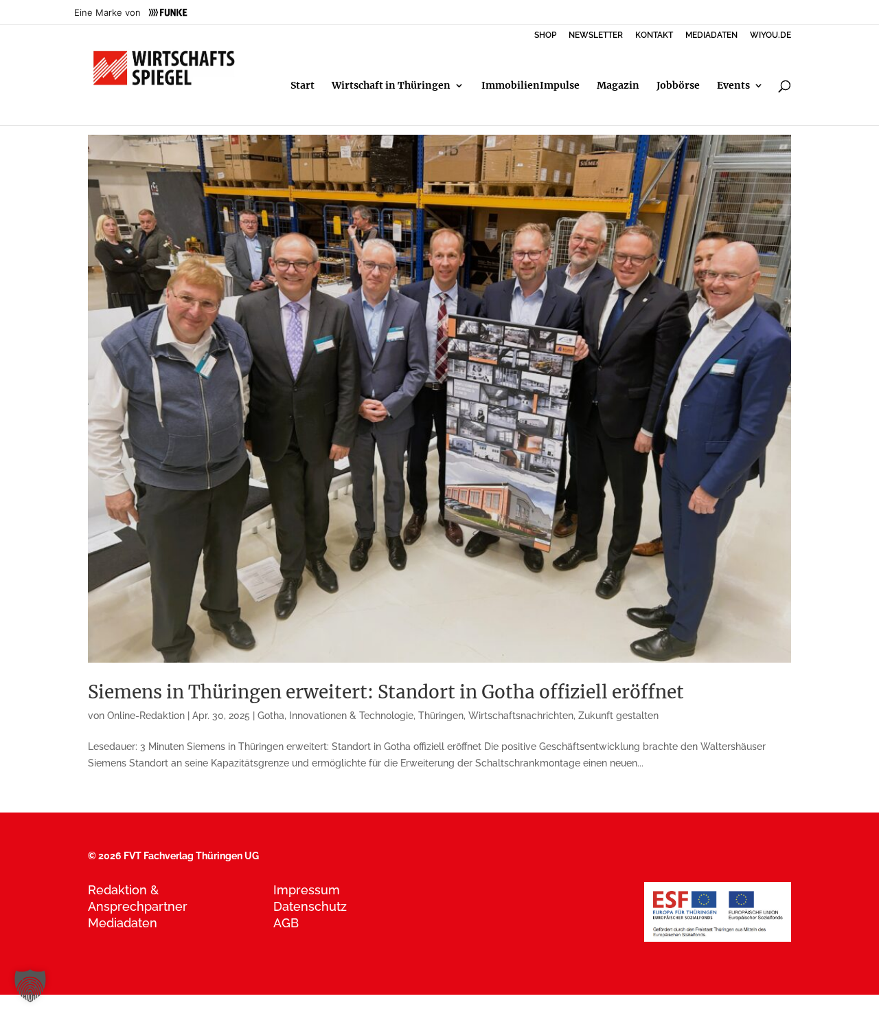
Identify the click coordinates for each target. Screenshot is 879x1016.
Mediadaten (122, 923)
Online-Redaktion (146, 715)
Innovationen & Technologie (351, 715)
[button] (30, 986)
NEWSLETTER (596, 35)
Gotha (271, 715)
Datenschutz (310, 906)
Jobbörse (678, 85)
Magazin (618, 85)
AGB (286, 923)
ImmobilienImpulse (530, 85)
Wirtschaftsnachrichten (520, 715)
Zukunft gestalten (618, 715)
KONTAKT (654, 35)
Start (302, 85)
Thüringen (441, 715)
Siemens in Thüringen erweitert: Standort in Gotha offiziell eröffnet (386, 692)
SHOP (545, 35)
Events (733, 85)
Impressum (306, 890)
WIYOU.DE (770, 35)
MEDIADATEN (711, 35)
